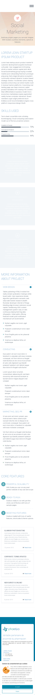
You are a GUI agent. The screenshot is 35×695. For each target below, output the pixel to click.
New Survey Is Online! (13, 583)
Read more (27, 547)
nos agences (8, 654)
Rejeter (17, 691)
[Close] (33, 661)
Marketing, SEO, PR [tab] (12, 411)
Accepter (17, 687)
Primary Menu (31, 6)
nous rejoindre (9, 655)
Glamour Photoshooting (14, 531)
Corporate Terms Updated (15, 557)
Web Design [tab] (9, 287)
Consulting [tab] (9, 349)
